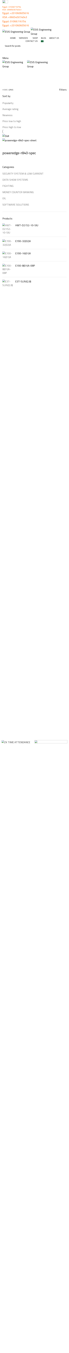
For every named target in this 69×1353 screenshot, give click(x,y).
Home (4, 89)
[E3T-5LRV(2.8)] (7, 283)
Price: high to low (11, 127)
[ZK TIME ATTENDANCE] (16, 742)
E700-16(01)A (23, 253)
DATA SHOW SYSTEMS (15, 179)
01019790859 (11, 1293)
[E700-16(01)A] (7, 255)
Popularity (7, 103)
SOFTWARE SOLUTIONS (15, 204)
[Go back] (6, 72)
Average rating (10, 109)
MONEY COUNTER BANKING (18, 192)
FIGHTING (7, 185)
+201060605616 (19, 13)
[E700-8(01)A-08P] (7, 269)
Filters (63, 89)
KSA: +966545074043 (11, 9)
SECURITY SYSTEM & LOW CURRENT (22, 173)
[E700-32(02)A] (7, 243)
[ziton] (50, 748)
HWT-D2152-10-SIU (26, 225)
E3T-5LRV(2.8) (23, 281)
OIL (4, 198)
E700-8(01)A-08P (25, 265)
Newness (7, 115)
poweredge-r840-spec (19, 153)
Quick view (15, 146)
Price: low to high (11, 121)
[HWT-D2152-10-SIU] (7, 228)
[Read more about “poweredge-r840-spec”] (6, 146)
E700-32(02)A (23, 241)
